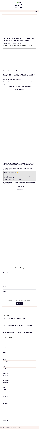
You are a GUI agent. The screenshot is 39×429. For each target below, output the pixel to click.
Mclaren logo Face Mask (19, 89)
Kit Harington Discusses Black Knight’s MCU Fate (11, 323)
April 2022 (5, 389)
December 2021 (6, 398)
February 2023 (5, 373)
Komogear (19, 4)
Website (5, 296)
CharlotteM (18, 43)
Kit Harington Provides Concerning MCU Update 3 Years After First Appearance (17, 325)
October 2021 (5, 403)
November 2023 (6, 359)
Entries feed (5, 418)
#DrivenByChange (29, 176)
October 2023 (5, 361)
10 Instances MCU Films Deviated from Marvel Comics (12, 330)
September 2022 (6, 384)
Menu (36, 11)
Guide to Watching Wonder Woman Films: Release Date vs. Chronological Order (17, 320)
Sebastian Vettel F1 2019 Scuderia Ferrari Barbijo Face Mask (19, 86)
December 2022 (6, 377)
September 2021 (6, 405)
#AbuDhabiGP (21, 176)
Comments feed (6, 420)
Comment (5, 272)
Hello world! (16, 340)
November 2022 (6, 380)
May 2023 (5, 370)
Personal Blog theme (17, 427)
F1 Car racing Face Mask (19, 186)
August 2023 (5, 366)
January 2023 (5, 375)
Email (5, 291)
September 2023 (6, 363)
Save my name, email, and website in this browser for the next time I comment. (19, 300)
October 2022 (5, 382)
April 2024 (5, 347)
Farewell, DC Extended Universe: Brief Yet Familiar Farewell (14, 318)
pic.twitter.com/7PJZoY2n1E (9, 177)
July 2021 (4, 408)
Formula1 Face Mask (19, 189)
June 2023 (5, 368)
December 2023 (6, 357)
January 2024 (5, 354)
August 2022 (5, 387)
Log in (4, 415)
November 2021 (6, 401)
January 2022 (5, 396)
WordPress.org (5, 422)
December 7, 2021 (17, 179)
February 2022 (5, 394)
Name (4, 286)
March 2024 (5, 350)
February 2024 (5, 352)
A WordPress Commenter (7, 340)
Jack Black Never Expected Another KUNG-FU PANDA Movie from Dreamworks (17, 332)
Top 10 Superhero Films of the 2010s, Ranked (11, 327)
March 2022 (5, 391)
